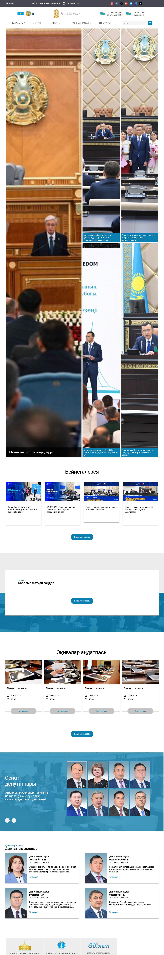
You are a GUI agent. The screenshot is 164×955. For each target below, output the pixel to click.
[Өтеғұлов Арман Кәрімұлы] (140, 802)
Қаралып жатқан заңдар (36, 583)
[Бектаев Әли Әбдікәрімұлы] (77, 774)
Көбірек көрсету (82, 537)
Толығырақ (140, 711)
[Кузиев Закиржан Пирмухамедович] (119, 802)
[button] (45, 3)
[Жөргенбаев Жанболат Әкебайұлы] (98, 802)
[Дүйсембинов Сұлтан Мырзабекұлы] (77, 802)
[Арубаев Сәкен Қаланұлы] (140, 774)
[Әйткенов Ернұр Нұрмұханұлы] (119, 774)
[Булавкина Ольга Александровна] (98, 774)
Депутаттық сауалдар (21, 849)
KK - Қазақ (10, 3)
